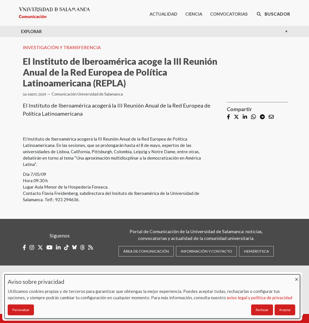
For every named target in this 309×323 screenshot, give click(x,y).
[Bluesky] (74, 247)
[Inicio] (56, 12)
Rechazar (262, 310)
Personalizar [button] (20, 310)
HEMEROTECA (256, 251)
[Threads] (82, 247)
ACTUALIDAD (163, 14)
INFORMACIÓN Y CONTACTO (206, 251)
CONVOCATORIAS (229, 14)
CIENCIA (193, 14)
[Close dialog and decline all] (296, 277)
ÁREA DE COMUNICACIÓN (146, 251)
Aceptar (285, 310)
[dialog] (152, 296)
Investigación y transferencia (62, 47)
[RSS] (90, 247)
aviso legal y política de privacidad (259, 297)
